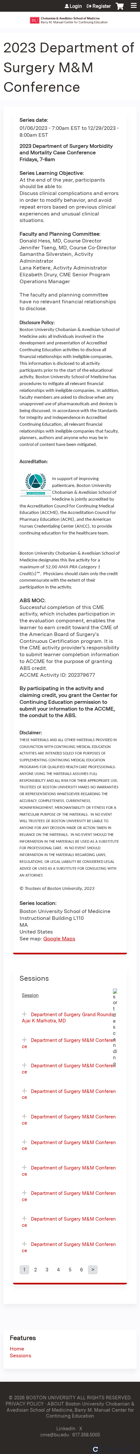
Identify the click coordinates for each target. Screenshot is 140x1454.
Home (17, 1349)
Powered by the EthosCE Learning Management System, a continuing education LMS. (114, 1449)
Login (76, 6)
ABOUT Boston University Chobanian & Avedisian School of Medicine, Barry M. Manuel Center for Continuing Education (71, 1410)
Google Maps (59, 938)
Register (101, 6)
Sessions (20, 1355)
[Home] (70, 18)
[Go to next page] (93, 1269)
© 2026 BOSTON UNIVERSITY (42, 1397)
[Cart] (120, 9)
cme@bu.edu (54, 1434)
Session (30, 995)
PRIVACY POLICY (25, 1403)
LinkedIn (66, 1428)
